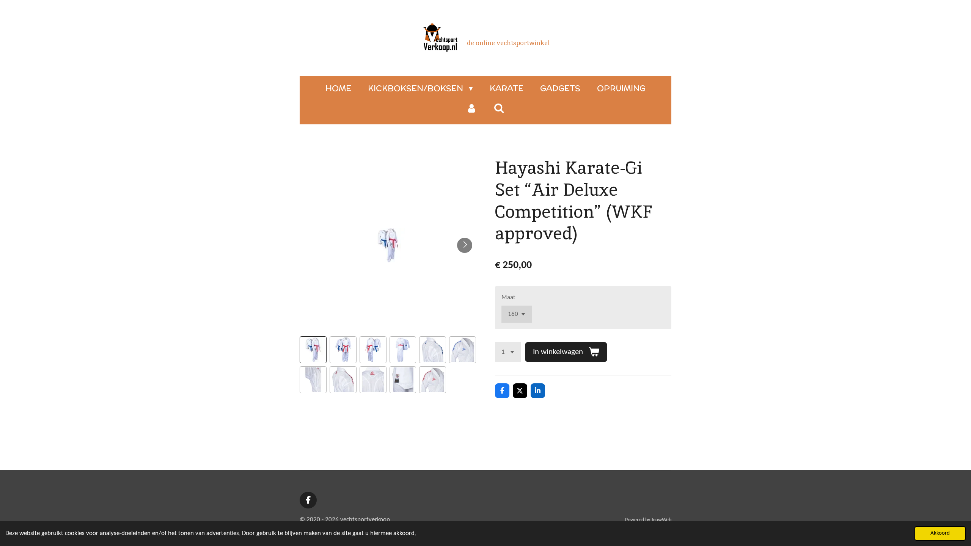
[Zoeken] (499, 108)
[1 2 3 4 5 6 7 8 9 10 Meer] (508, 352)
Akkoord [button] (940, 533)
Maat (508, 297)
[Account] (472, 108)
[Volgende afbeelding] (464, 245)
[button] (313, 349)
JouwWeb (661, 520)
